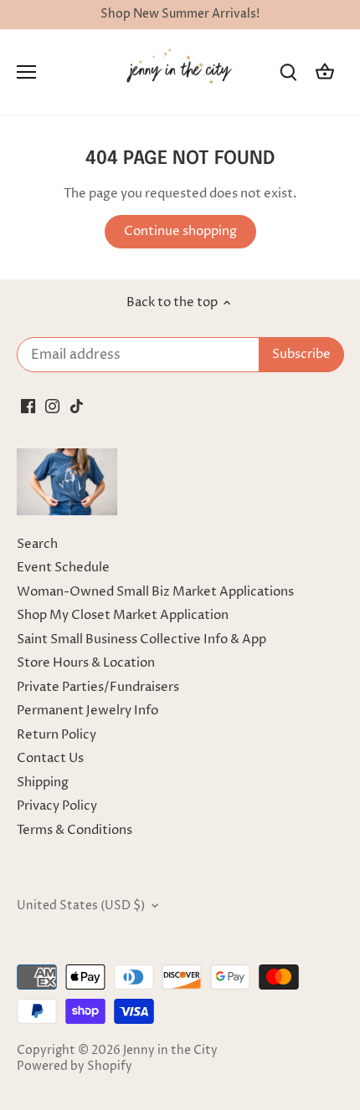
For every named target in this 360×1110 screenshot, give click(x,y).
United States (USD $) (81, 906)
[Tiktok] (76, 405)
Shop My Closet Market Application (123, 615)
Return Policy (56, 735)
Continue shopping (180, 231)
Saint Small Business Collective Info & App (141, 639)
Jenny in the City (170, 1050)
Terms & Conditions (74, 830)
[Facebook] (28, 405)
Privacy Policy (57, 806)
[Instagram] (52, 405)
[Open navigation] (26, 72)
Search (37, 544)
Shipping (43, 782)
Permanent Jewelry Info (87, 710)
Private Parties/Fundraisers (98, 687)
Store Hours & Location (86, 663)
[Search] (288, 72)
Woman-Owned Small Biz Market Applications (155, 592)
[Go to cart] (325, 72)
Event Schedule (63, 567)
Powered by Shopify (74, 1066)
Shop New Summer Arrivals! (180, 14)
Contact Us (50, 758)
